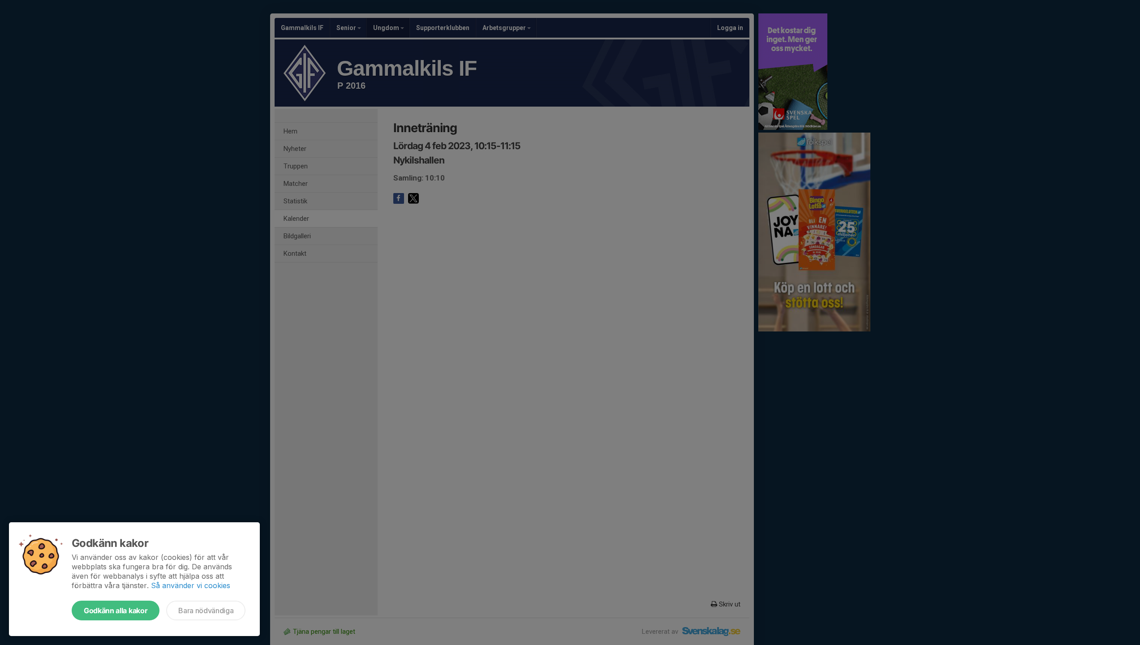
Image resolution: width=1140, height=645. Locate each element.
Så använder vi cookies (190, 585)
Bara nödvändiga (205, 610)
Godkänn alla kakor (115, 610)
